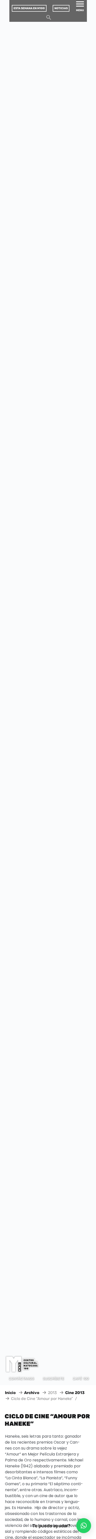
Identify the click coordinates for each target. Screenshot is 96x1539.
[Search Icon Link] (48, 18)
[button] (83, 1525)
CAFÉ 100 (81, 1378)
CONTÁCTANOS (21, 1378)
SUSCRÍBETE (53, 1378)
